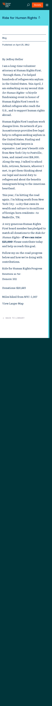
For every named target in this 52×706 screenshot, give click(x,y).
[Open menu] (47, 5)
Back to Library (15, 318)
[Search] (28, 5)
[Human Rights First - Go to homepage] (6, 5)
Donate (37, 5)
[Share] (39, 17)
